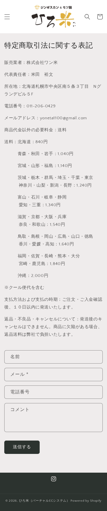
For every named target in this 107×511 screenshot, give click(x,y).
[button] (7, 17)
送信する (22, 447)
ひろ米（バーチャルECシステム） (44, 500)
